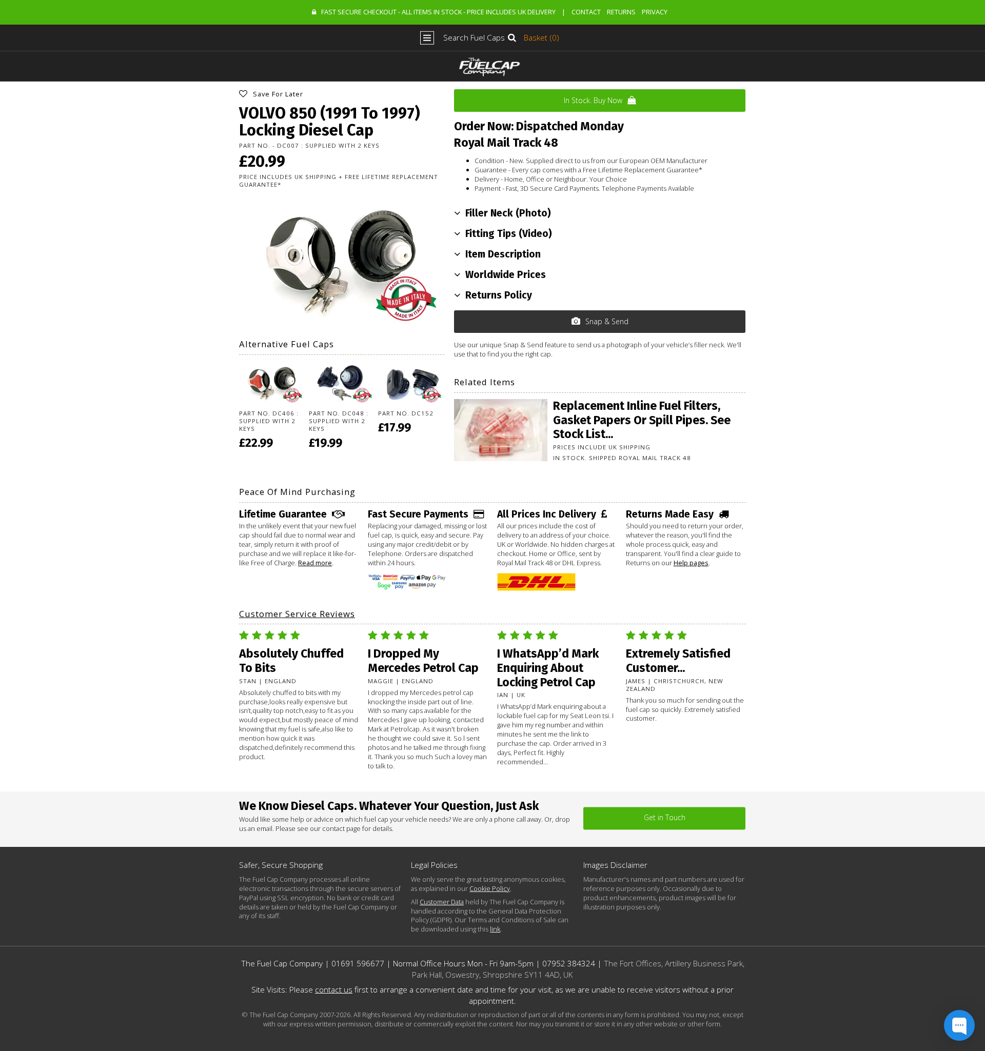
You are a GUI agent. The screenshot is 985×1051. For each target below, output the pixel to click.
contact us (333, 989)
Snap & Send (606, 321)
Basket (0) (541, 37)
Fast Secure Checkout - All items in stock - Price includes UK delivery (438, 11)
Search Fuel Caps (474, 37)
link (495, 929)
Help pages (691, 562)
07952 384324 (568, 963)
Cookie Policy (489, 888)
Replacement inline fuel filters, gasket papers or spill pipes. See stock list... (642, 420)
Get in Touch (664, 818)
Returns (621, 11)
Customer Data (442, 901)
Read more (315, 562)
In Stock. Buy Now (593, 100)
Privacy (654, 11)
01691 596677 (357, 963)
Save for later (278, 93)
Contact (586, 11)
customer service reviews (297, 614)
